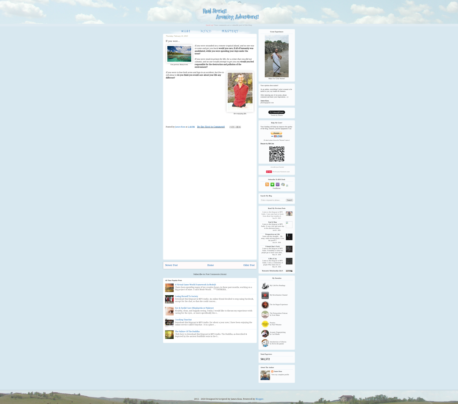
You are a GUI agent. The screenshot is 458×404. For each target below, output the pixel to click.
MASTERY (230, 31)
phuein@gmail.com (267, 103)
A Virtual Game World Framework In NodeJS (195, 285)
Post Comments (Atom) (216, 274)
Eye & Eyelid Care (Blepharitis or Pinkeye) (194, 308)
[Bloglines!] (283, 186)
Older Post (249, 265)
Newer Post (171, 265)
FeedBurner (277, 188)
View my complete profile (280, 375)
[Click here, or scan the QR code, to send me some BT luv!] (276, 161)
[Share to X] (235, 127)
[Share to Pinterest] (240, 127)
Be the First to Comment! (211, 126)
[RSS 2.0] (287, 186)
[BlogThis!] (233, 127)
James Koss (278, 371)
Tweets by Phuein (277, 115)
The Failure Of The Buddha (187, 331)
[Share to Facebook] (237, 127)
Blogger (259, 399)
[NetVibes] (272, 186)
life (172, 131)
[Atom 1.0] (267, 186)
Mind (177, 131)
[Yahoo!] (277, 186)
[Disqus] (210, 166)
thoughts (195, 131)
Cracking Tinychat (183, 320)
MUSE (186, 31)
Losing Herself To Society (186, 296)
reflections (185, 131)
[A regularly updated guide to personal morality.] (180, 19)
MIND (206, 31)
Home (210, 265)
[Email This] (230, 127)
